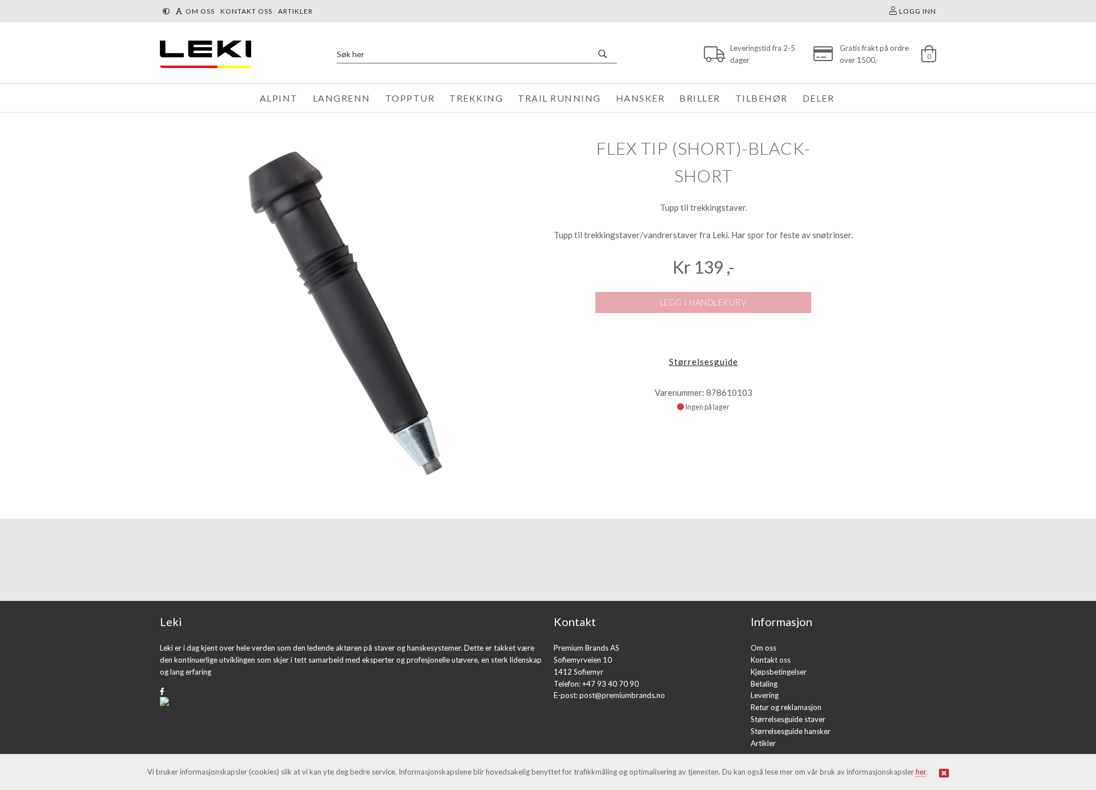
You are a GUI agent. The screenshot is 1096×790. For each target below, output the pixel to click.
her (921, 771)
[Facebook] (162, 691)
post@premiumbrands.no (622, 695)
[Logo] (202, 54)
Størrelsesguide (703, 361)
